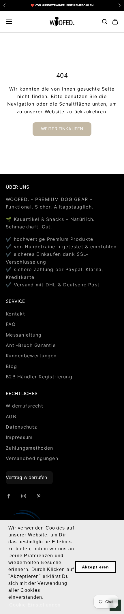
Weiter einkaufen (62, 129)
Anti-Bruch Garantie (31, 345)
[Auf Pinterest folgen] (39, 496)
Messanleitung (24, 335)
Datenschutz (21, 427)
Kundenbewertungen (31, 355)
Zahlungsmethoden (29, 448)
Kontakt (15, 314)
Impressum (19, 437)
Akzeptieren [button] (95, 567)
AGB (11, 416)
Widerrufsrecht (24, 406)
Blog (11, 366)
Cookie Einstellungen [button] (35, 604)
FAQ (11, 324)
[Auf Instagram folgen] (24, 496)
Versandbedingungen (32, 458)
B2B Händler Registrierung (39, 377)
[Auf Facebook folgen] (9, 496)
